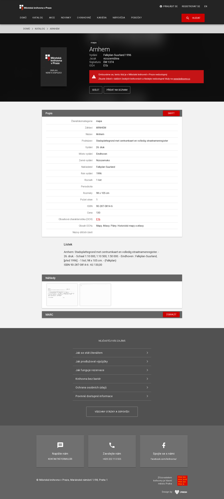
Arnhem (54, 28)
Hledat (193, 18)
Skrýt (171, 113)
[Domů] (35, 7)
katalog (40, 28)
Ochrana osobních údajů (91, 387)
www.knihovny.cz (181, 78)
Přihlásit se (169, 6)
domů (26, 28)
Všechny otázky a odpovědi (112, 411)
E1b (98, 219)
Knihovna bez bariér (88, 378)
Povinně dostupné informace (94, 396)
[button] (54, 67)
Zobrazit (171, 314)
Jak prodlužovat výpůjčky (92, 361)
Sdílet (95, 90)
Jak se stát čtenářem (89, 352)
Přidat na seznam (117, 90)
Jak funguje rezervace (90, 370)
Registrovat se (191, 6)
